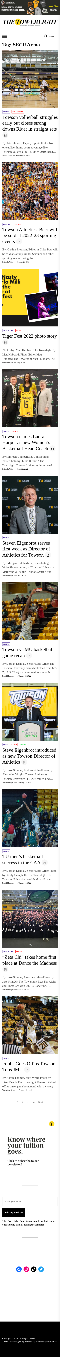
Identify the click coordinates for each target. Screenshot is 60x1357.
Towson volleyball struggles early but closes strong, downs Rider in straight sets (30, 123)
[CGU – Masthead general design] (30, 1)
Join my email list (14, 1212)
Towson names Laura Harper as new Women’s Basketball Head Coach (26, 442)
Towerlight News (8, 1090)
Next (40, 1102)
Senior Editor (7, 155)
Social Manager (8, 575)
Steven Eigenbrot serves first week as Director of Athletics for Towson (26, 549)
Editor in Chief (7, 262)
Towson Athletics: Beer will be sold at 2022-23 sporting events (29, 235)
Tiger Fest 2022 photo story (29, 336)
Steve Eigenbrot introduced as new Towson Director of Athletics (29, 756)
